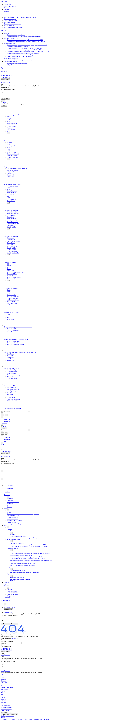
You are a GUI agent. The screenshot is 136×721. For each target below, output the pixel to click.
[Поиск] (2, 471)
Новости (3, 699)
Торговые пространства (11, 61)
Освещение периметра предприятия (18, 46)
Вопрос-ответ (5, 710)
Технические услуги (10, 19)
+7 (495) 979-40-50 (6, 76)
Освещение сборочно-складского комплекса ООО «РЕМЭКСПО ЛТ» (28, 51)
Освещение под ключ (10, 20)
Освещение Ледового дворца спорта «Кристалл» (22, 60)
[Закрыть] (2, 479)
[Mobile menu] (2, 443)
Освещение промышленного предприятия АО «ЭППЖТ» (24, 50)
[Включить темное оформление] (3, 100)
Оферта (3, 717)
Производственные (10, 43)
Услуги (3, 677)
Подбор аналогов (9, 25)
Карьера (6, 9)
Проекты (3, 681)
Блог (2, 694)
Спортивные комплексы (11, 58)
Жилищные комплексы (11, 38)
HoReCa (6, 33)
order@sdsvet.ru (5, 82)
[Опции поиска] (2, 413)
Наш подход (7, 8)
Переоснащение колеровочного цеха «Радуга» (21, 55)
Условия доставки (6, 707)
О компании (7, 4)
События (3, 700)
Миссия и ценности (10, 6)
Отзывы (6, 11)
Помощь (3, 702)
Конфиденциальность (7, 716)
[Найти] (6, 415)
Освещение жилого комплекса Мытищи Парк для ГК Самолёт (26, 41)
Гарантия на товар (6, 709)
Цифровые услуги (9, 22)
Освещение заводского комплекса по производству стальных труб (27, 45)
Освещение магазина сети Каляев (17, 63)
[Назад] (8, 497)
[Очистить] (29, 411)
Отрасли (3, 679)
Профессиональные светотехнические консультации (20, 17)
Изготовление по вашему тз (12, 24)
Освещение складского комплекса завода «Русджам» (23, 53)
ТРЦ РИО (10, 64)
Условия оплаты (5, 705)
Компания (4, 682)
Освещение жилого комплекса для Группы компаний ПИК (25, 40)
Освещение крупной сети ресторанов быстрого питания (24, 36)
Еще (9, 133)
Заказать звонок (5, 79)
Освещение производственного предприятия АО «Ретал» (24, 48)
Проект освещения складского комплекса (19, 56)
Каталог (3, 674)
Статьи (3, 697)
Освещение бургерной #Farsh (16, 35)
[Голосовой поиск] (2, 415)
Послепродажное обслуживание (13, 27)
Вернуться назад (6, 638)
